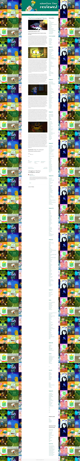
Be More (50, 211)
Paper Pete (50, 135)
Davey (49, 184)
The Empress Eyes (50, 305)
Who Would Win (50, 166)
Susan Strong (50, 99)
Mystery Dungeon (50, 185)
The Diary (50, 272)
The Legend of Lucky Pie (51, 22)
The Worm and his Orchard (51, 454)
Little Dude (50, 187)
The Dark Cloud (50, 309)
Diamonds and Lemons (51, 29)
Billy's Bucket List (50, 235)
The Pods (50, 94)
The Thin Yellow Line (51, 324)
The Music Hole (50, 335)
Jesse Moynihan (50, 42)
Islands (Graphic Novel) (51, 28)
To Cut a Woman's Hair (51, 91)
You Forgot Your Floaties (51, 280)
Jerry (49, 439)
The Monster (50, 119)
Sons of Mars (50, 160)
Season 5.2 (51, 208)
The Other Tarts (50, 93)
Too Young (50, 118)
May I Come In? (50, 306)
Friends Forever (50, 274)
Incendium (50, 139)
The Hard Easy (50, 168)
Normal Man (50, 332)
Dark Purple (50, 271)
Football (50, 296)
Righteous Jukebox (51, 33)
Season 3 (51, 111)
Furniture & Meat (50, 249)
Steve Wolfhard (50, 39)
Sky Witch (50, 212)
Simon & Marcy (50, 191)
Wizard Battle (50, 121)
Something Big (50, 251)
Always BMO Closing (51, 394)
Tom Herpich (50, 38)
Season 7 (51, 289)
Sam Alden (50, 43)
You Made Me (50, 165)
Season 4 (51, 143)
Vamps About (50, 304)
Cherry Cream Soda (51, 294)
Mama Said (50, 295)
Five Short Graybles (51, 146)
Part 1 (49, 407)
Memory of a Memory (51, 116)
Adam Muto (50, 41)
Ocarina (49, 253)
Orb (49, 366)
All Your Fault (50, 186)
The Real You (50, 96)
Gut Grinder (50, 75)
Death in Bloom (50, 98)
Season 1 (51, 47)
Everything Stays (50, 303)
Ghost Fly (50, 258)
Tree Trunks (50, 52)
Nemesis (50, 256)
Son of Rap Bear (50, 395)
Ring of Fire (50, 398)
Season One (51, 429)
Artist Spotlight (44, 14)
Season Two (51, 443)
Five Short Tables (50, 334)
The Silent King (50, 95)
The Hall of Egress (50, 322)
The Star (50, 438)
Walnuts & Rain (50, 273)
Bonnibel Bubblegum (51, 396)
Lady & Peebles (50, 164)
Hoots (49, 278)
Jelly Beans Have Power (51, 350)
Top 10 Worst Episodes (51, 32)
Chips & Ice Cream (51, 276)
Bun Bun (49, 331)
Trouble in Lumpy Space (51, 50)
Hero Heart (50, 378)
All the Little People (51, 182)
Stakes (50, 300)
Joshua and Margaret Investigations (52, 257)
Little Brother (50, 252)
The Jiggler (50, 54)
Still (49, 120)
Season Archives (39, 14)
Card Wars (50, 159)
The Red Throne (50, 231)
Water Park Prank (50, 279)
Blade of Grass (50, 229)
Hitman (49, 117)
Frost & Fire (50, 213)
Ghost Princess (50, 137)
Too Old (49, 214)
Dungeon (50, 67)
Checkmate (50, 308)
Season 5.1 (51, 175)
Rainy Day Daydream (51, 72)
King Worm (50, 163)
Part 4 (49, 412)
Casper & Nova (50, 440)
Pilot (49, 20)
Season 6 (51, 239)
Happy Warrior (50, 377)
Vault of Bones (50, 189)
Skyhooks (50, 372)
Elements (50, 370)
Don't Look (50, 326)
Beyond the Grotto (51, 327)
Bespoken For (50, 373)
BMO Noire (50, 162)
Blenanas (50, 401)
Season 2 (51, 79)
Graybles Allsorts (50, 26)
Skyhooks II (50, 379)
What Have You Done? (51, 73)
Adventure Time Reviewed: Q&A (52, 30)
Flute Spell (50, 323)
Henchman (50, 71)
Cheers (49, 441)
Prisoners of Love (50, 51)
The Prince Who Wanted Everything (52, 250)
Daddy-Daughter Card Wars (51, 336)
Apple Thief (50, 124)
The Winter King (50, 437)
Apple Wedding (50, 228)
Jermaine (50, 275)
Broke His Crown (50, 325)
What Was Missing (51, 123)
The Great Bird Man (51, 190)
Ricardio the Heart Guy (51, 55)
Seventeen (50, 397)
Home (34, 14)
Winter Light (50, 374)
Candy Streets (50, 203)
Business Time (50, 56)
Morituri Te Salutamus (51, 115)
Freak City (50, 69)
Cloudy (49, 375)
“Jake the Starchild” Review (43, 161)
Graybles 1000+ (50, 277)
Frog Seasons (50, 27)
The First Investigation (51, 400)
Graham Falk (50, 44)
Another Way (50, 136)
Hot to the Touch (50, 145)
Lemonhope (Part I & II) (51, 234)
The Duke (50, 68)
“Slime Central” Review (30, 161)
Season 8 (51, 342)
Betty (49, 232)
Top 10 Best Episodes (51, 31)
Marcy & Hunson (50, 399)
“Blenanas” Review (45, 168)
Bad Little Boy (50, 188)
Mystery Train (50, 100)
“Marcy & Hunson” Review (31, 168)
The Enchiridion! (50, 53)
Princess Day (50, 255)
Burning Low (50, 161)
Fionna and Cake (50, 122)
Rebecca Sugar (50, 40)
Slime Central (50, 376)
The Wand (50, 21)
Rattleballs (50, 230)
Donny (49, 70)
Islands (50, 353)
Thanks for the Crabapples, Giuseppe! (52, 254)
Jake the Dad (50, 183)
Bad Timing (50, 233)
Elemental (50, 333)
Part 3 (49, 410)
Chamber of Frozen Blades (51, 92)
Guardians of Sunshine (51, 97)
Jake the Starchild (50, 402)
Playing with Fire (50, 23)
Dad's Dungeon (50, 138)
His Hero (50, 74)
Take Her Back (50, 307)
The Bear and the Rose (51, 455)
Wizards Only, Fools (51, 204)
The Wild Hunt (50, 393)
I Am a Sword (50, 330)
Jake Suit (50, 210)
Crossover (50, 321)
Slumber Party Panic (51, 49)
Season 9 (51, 391)
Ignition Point (50, 167)
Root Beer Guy (50, 227)
